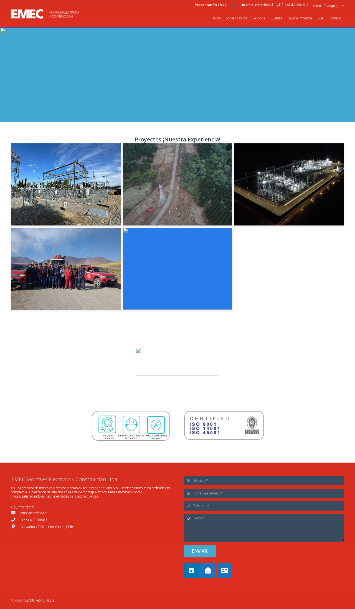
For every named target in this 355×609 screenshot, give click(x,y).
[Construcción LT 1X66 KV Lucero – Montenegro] (177, 184)
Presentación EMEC (211, 5)
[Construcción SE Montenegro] (289, 184)
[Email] (207, 570)
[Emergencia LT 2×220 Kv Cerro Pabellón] (66, 269)
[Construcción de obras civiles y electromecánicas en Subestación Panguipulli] (66, 184)
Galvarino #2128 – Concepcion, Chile (47, 527)
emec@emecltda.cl (34, 513)
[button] (328, 5)
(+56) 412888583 (34, 520)
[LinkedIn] (234, 5)
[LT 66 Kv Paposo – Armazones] (177, 269)
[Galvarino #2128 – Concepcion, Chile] (16, 527)
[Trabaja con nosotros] (224, 570)
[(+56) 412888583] (16, 520)
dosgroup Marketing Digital (35, 600)
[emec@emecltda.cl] (16, 513)
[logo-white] (45, 14)
